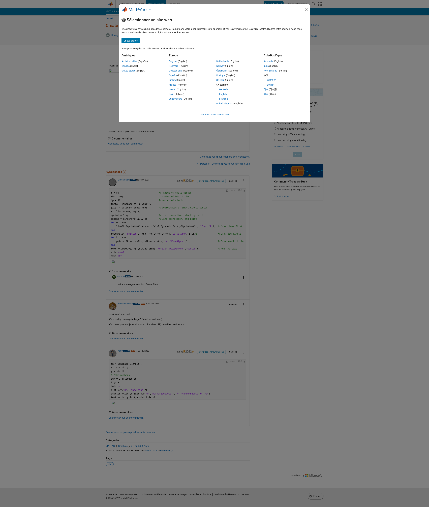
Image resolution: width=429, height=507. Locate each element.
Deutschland (175, 70)
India (266, 66)
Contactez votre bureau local (214, 114)
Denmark (173, 66)
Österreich (221, 70)
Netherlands (222, 61)
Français (223, 98)
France (172, 84)
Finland (173, 80)
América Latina (129, 61)
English (223, 94)
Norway (220, 66)
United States (128, 70)
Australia (268, 61)
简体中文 (271, 80)
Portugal (220, 75)
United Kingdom (224, 103)
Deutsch (223, 89)
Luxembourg (175, 98)
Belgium (173, 61)
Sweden (220, 80)
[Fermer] (306, 9)
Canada (125, 66)
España (173, 75)
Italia (171, 94)
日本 (266, 89)
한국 (266, 94)
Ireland (172, 89)
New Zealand (270, 70)
